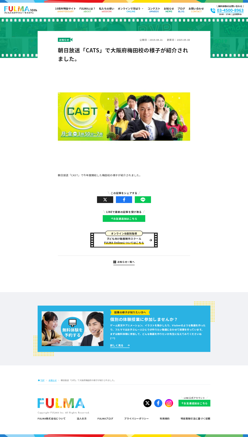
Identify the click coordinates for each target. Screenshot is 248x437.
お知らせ (53, 380)
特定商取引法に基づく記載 (195, 418)
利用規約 (165, 418)
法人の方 (82, 418)
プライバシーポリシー (136, 418)
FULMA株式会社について (52, 418)
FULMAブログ (105, 418)
